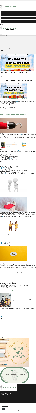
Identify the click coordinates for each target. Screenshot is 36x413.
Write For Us (3, 49)
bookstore (9, 272)
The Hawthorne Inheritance (3, 167)
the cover (17, 101)
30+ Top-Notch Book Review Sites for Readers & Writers (6, 393)
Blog (1, 16)
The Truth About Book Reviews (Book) (6, 48)
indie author (4, 321)
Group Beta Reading (4, 20)
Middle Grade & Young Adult (5, 14)
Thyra (1, 243)
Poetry (3, 15)
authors (2, 216)
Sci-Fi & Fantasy (3, 13)
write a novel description (21, 321)
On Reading (3, 17)
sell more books (17, 321)
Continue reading (18, 410)
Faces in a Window (3, 169)
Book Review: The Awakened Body (4, 52)
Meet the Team (3, 11)
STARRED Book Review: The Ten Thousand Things (6, 51)
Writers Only (2, 19)
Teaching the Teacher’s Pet (3, 168)
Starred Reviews (3, 12)
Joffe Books (5, 173)
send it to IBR (19, 290)
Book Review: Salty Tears (3, 53)
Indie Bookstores (3, 18)
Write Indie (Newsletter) (4, 21)
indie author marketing (7, 321)
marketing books (10, 321)
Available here (18, 150)
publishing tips (14, 321)
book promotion (27, 99)
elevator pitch (20, 134)
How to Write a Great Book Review (4, 394)
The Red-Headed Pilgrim (3, 242)
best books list (10, 158)
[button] (18, 310)
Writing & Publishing (25, 321)
